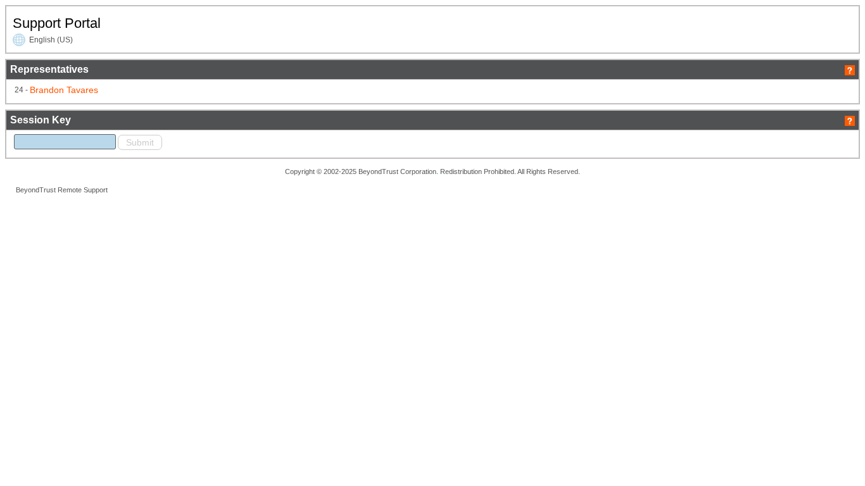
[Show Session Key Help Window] (850, 120)
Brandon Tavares (64, 90)
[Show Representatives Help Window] (850, 69)
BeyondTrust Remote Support (62, 190)
